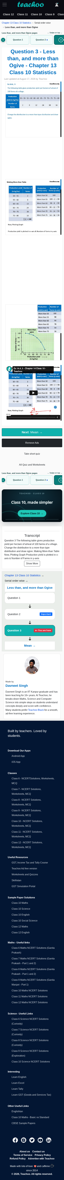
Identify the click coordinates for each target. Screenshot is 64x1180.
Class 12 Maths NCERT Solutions (30, 1002)
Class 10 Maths (20, 903)
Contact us (38, 1151)
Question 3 (29, 630)
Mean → (30, 645)
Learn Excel (18, 1083)
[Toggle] (5, 4)
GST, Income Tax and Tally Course (30, 862)
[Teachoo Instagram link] (24, 1140)
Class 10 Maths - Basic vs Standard (30, 1117)
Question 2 (29, 614)
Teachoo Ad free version (24, 868)
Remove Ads (32, 443)
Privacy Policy (43, 1155)
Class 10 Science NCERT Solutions (31, 1061)
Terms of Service (22, 1155)
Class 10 (36, 14)
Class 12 (8, 14)
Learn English (19, 1077)
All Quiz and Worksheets (32, 464)
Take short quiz (32, 454)
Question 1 (13, 597)
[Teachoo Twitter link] (32, 1140)
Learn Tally (17, 1089)
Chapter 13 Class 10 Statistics (16, 22)
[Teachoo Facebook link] (16, 1140)
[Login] (56, 4)
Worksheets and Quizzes (25, 874)
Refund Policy (18, 1158)
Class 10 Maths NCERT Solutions (30, 990)
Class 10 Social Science (25, 920)
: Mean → (32, 432)
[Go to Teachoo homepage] (30, 5)
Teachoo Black (36, 710)
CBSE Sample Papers (23, 1123)
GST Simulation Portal (23, 886)
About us (24, 1151)
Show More (32, 563)
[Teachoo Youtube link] (41, 1140)
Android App (18, 756)
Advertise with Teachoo (41, 1158)
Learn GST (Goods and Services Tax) (31, 1095)
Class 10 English (21, 914)
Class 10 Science (21, 909)
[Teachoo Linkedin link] (48, 1140)
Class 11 (22, 14)
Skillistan (16, 880)
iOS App (16, 762)
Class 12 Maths (20, 926)
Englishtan (17, 1111)
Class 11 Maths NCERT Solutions (29, 996)
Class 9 (49, 14)
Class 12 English (21, 932)
